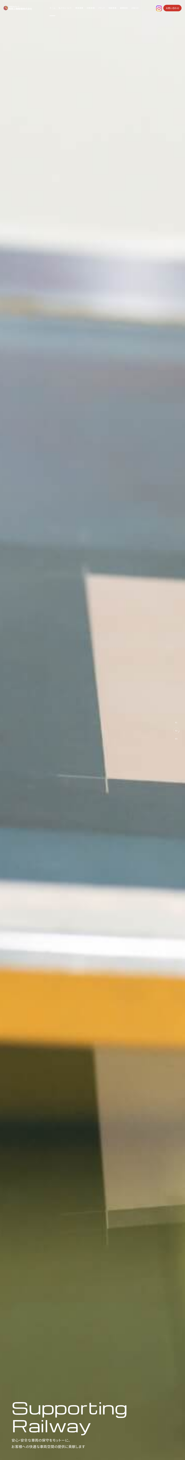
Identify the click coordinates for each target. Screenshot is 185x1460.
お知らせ (135, 8)
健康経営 (124, 8)
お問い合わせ (172, 8)
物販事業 (112, 8)
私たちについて (65, 8)
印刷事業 (91, 8)
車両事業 (79, 8)
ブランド (101, 8)
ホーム (52, 8)
